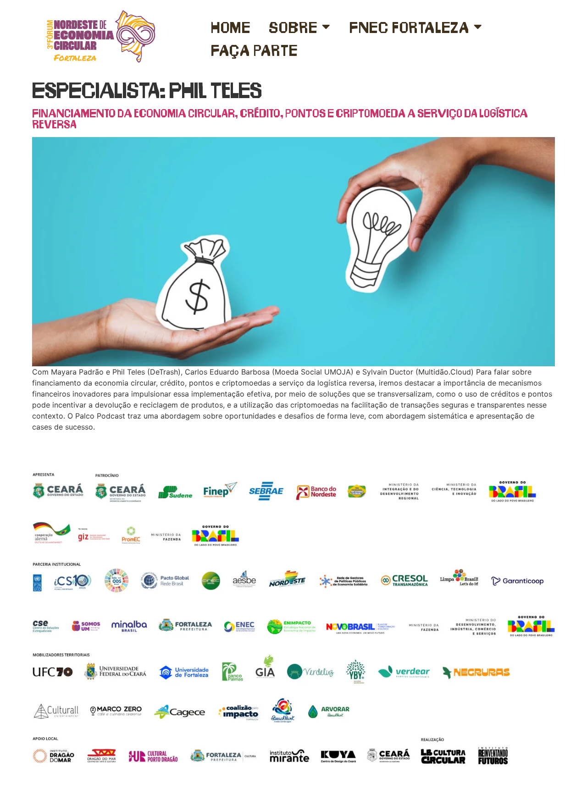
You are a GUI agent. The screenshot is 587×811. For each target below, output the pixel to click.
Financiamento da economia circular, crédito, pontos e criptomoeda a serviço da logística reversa (280, 118)
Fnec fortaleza (409, 26)
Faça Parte (254, 49)
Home (230, 26)
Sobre (293, 26)
